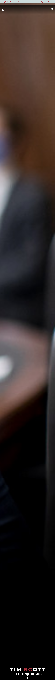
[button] (52, 9)
